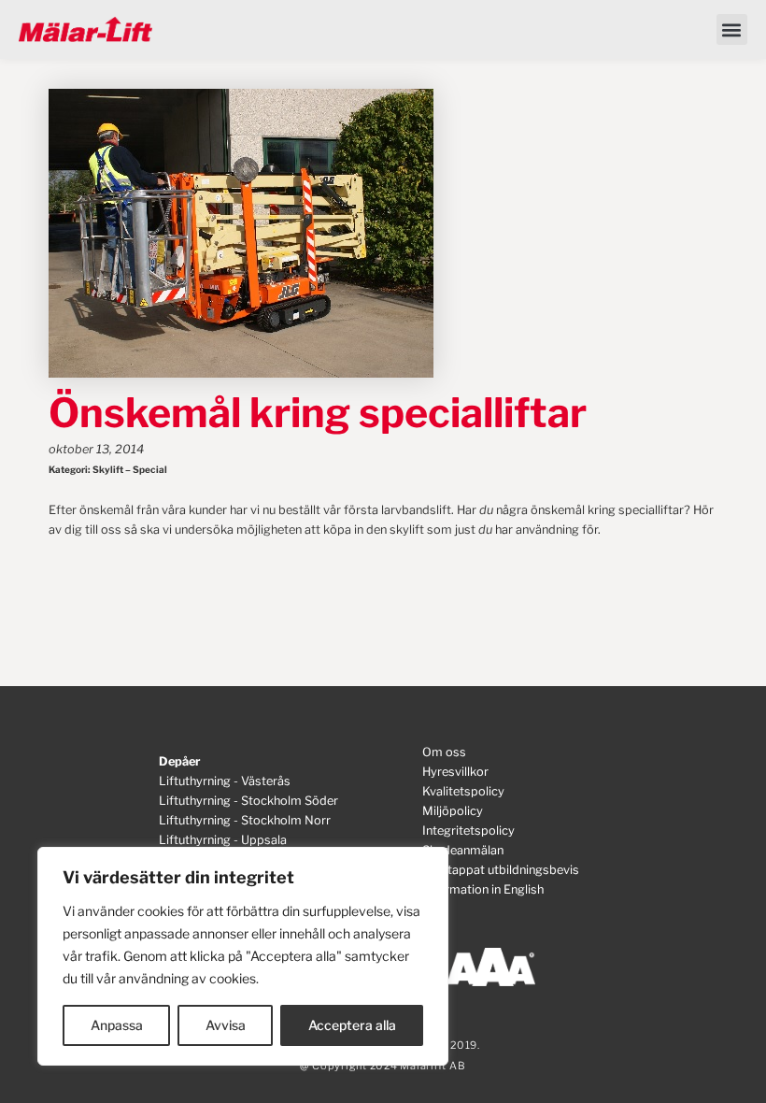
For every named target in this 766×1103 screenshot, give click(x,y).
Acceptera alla (352, 1025)
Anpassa (117, 1025)
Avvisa (226, 1025)
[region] (242, 956)
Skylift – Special (129, 469)
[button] (731, 29)
